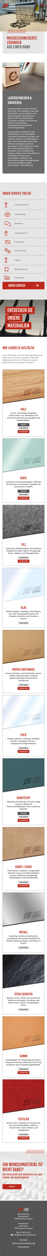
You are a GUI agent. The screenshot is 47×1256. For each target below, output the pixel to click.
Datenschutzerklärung (23, 1243)
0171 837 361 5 (25, 1232)
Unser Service (16, 285)
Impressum (23, 1247)
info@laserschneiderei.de (24, 1235)
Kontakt (12, 1187)
